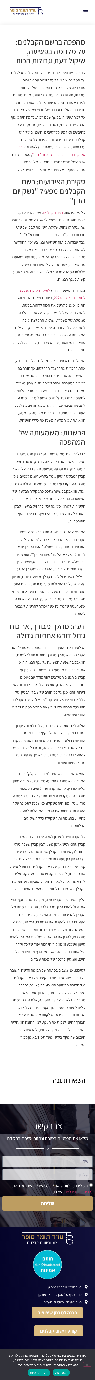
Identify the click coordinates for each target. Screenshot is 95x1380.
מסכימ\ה (61, 1373)
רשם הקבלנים (53, 212)
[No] (87, 1364)
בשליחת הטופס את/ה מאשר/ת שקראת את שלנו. (52, 1188)
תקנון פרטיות (39, 1373)
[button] (86, 11)
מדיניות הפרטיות (78, 1191)
